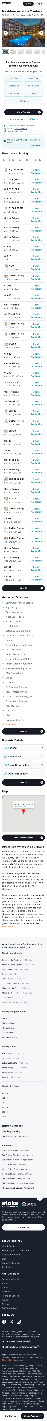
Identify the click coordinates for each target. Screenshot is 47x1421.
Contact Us (11, 1416)
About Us (6, 1283)
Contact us (23, 1227)
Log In (39, 3)
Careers (6, 1287)
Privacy (5, 1300)
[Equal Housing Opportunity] (29, 1204)
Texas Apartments (11, 1279)
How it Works (8, 1246)
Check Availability (36, 171)
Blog (4, 1258)
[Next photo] (41, 33)
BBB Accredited (9, 1308)
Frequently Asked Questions (16, 1250)
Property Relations (11, 1263)
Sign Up (28, 3)
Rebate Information (11, 1254)
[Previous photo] (6, 33)
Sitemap (6, 1304)
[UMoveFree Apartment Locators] (10, 1204)
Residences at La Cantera (22, 11)
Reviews (6, 1291)
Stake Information (9, 1360)
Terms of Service (10, 1295)
